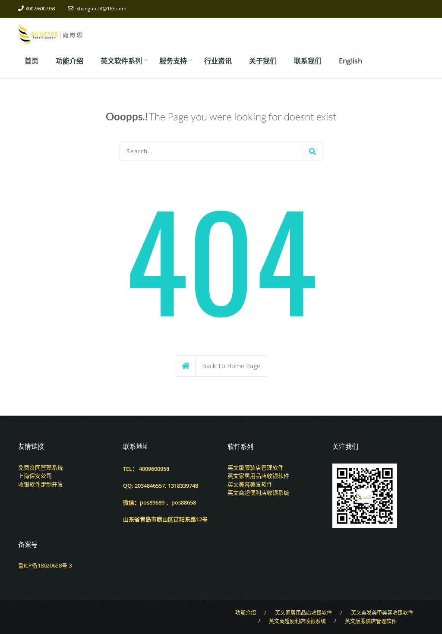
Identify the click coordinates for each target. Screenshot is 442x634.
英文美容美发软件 (249, 484)
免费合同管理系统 (40, 467)
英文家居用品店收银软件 (258, 475)
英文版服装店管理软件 (255, 467)
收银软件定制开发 (40, 484)
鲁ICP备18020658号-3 (45, 565)
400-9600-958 (40, 8)
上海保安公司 (35, 475)
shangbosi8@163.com (101, 8)
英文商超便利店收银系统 (258, 492)
